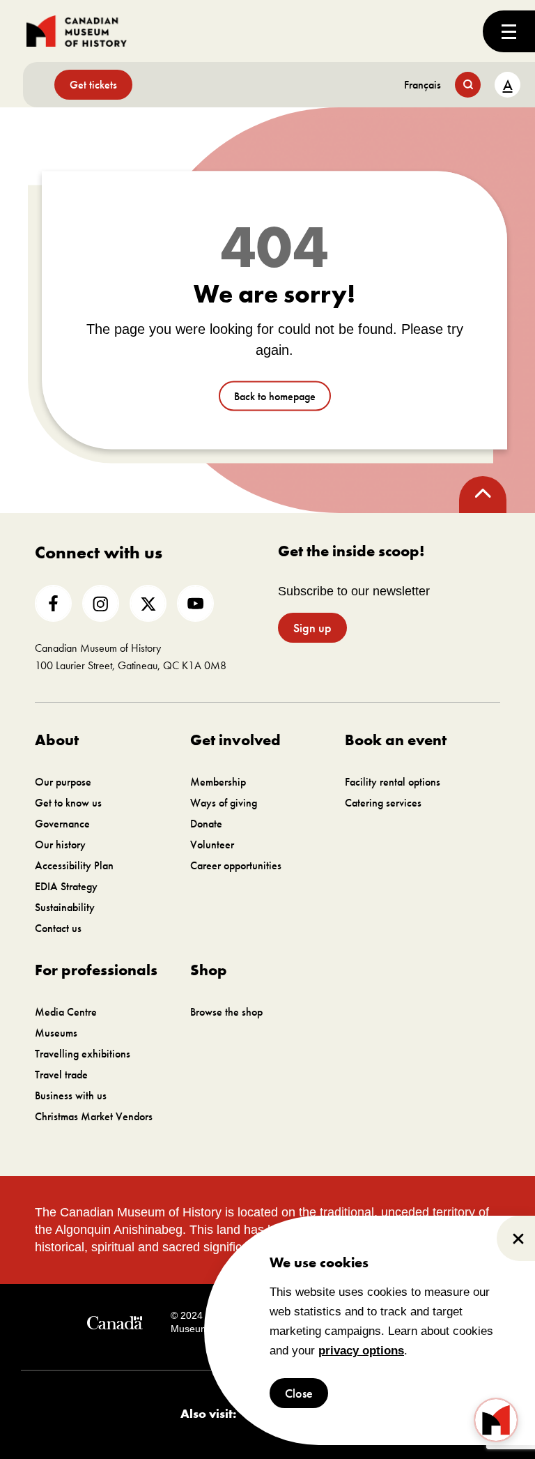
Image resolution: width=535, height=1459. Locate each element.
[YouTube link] (195, 603)
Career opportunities (235, 865)
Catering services (383, 802)
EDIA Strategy (66, 886)
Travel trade (61, 1074)
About (57, 740)
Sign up (312, 628)
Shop (208, 970)
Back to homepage (275, 396)
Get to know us (68, 802)
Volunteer (212, 844)
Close (299, 1393)
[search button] (468, 85)
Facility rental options (392, 781)
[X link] (148, 603)
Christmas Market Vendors (94, 1116)
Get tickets (93, 84)
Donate (206, 823)
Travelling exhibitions (82, 1053)
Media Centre (66, 1012)
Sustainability (65, 907)
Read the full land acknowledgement (384, 1247)
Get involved (235, 740)
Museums (56, 1032)
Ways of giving (223, 802)
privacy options (361, 1350)
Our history (60, 844)
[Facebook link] (53, 603)
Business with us (71, 1095)
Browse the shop (226, 1012)
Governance (62, 823)
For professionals (96, 970)
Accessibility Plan (74, 865)
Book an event (396, 740)
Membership (218, 781)
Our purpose (63, 781)
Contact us (58, 928)
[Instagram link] (100, 603)
